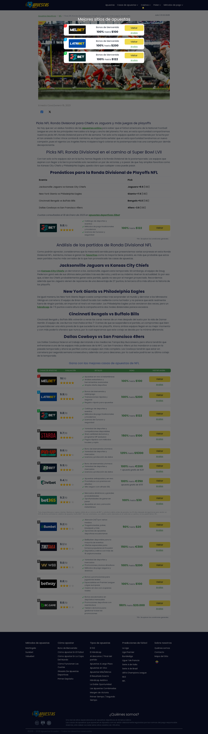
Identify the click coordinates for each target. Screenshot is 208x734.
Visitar (134, 28)
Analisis (134, 32)
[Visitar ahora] (77, 29)
